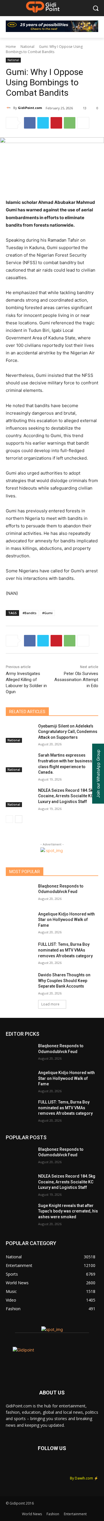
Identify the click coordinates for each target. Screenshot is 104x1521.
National (27, 46)
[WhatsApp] (69, 123)
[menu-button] (10, 8)
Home (11, 46)
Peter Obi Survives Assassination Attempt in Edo (76, 679)
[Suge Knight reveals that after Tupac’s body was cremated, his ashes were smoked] (20, 1212)
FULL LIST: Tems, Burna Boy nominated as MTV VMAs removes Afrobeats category (65, 950)
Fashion (53, 1513)
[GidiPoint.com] (9, 108)
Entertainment (75, 1513)
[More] (83, 123)
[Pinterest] (56, 123)
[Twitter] (43, 123)
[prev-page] (9, 819)
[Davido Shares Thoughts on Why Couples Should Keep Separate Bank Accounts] (20, 982)
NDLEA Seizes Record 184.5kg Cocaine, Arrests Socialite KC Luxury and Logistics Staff (66, 796)
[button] (95, 8)
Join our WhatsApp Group (98, 773)
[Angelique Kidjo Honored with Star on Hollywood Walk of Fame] (20, 921)
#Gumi (47, 613)
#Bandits (29, 613)
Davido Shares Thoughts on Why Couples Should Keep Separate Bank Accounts (64, 980)
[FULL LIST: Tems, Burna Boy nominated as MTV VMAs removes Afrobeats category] (20, 951)
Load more (50, 1004)
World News (32, 1513)
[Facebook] (30, 123)
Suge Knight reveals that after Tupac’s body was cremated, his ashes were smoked (68, 1211)
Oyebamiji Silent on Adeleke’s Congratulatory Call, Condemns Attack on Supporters (67, 732)
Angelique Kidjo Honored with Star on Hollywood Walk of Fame (66, 920)
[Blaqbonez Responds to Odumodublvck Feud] (20, 893)
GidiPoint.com (30, 108)
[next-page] (18, 819)
